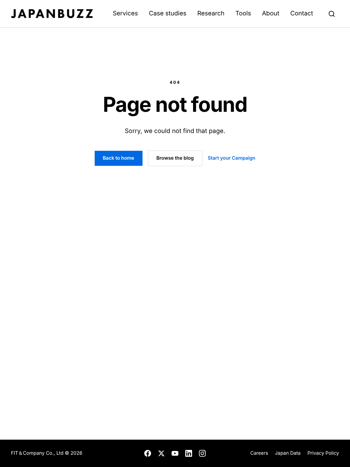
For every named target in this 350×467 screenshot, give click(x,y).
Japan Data (287, 453)
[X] (161, 453)
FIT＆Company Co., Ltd (38, 453)
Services (125, 13)
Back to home (118, 158)
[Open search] (331, 13)
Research (211, 13)
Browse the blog (175, 158)
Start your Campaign (231, 158)
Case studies (167, 13)
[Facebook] (147, 453)
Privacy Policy (323, 453)
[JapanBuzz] (52, 13)
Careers (259, 453)
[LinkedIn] (188, 453)
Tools (243, 13)
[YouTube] (175, 453)
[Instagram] (202, 453)
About (270, 13)
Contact (301, 13)
